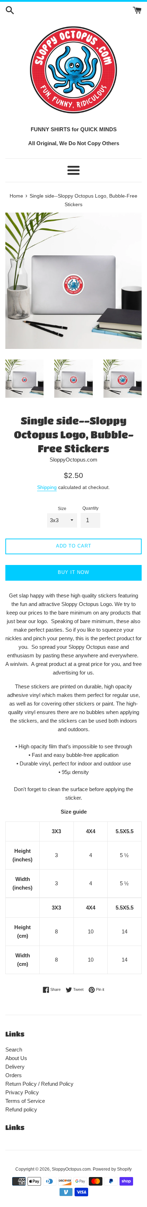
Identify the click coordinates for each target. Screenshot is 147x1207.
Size (62, 508)
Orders (13, 1075)
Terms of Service (25, 1101)
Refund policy (21, 1109)
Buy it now (73, 572)
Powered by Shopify (112, 1169)
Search (13, 1049)
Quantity (90, 508)
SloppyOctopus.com (71, 1169)
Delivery (15, 1067)
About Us (16, 1058)
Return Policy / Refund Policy (39, 1084)
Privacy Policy (22, 1092)
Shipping (47, 487)
